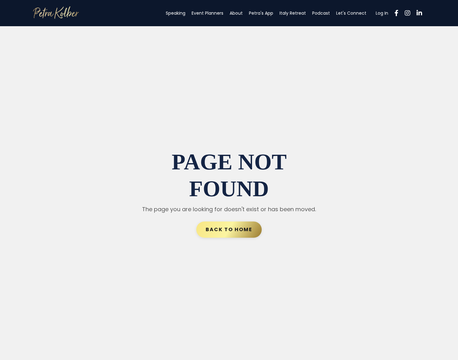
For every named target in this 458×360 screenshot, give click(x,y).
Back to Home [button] (229, 229)
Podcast (321, 13)
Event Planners (207, 13)
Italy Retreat (292, 13)
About (236, 13)
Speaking (175, 13)
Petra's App (261, 13)
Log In (382, 13)
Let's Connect (351, 13)
